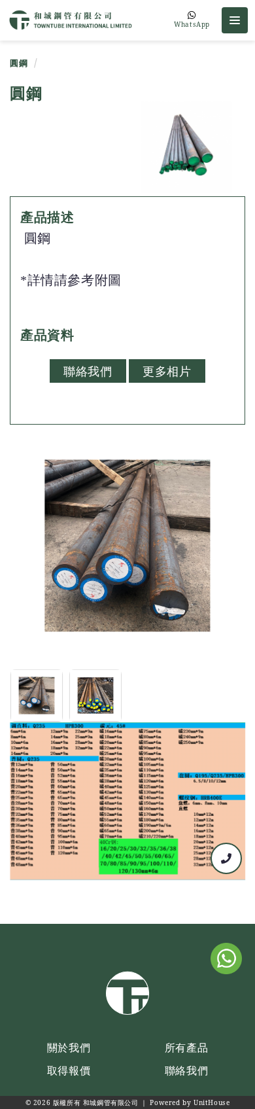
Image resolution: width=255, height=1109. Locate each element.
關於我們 (68, 1047)
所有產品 (186, 1047)
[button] (235, 20)
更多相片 (167, 371)
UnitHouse (212, 1102)
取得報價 (68, 1070)
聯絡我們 (87, 371)
